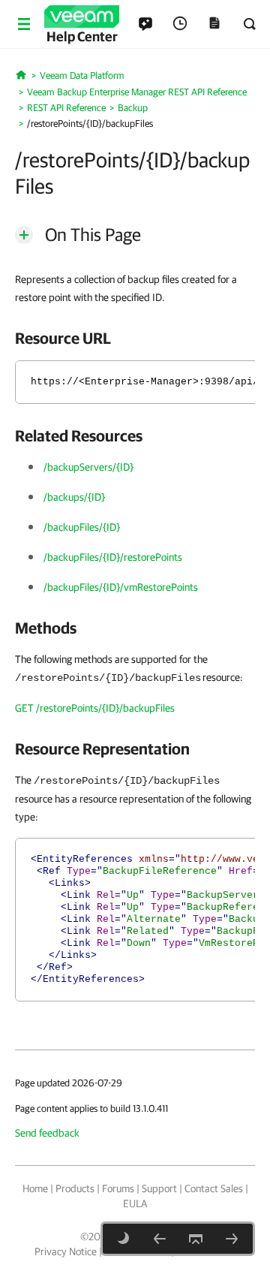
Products (75, 1188)
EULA (135, 1203)
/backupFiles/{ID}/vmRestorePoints (121, 587)
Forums (118, 1188)
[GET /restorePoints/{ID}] (160, 1239)
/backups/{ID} (74, 497)
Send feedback (47, 1133)
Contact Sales (213, 1188)
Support (159, 1188)
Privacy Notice (65, 1251)
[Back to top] (196, 1239)
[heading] (135, 337)
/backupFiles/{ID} (82, 527)
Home (35, 1188)
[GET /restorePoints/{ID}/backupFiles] (232, 1239)
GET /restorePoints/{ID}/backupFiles (95, 708)
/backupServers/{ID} (89, 467)
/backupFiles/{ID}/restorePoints (113, 557)
